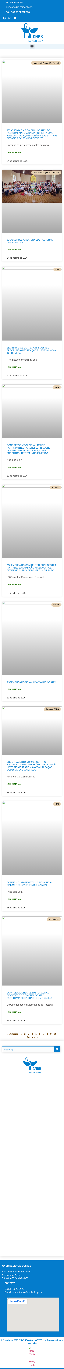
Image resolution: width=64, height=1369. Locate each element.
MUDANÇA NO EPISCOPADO (19, 7)
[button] (32, 46)
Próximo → (32, 1037)
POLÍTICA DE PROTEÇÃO (18, 12)
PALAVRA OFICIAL (14, 2)
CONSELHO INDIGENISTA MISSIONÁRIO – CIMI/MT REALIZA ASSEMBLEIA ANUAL (29, 883)
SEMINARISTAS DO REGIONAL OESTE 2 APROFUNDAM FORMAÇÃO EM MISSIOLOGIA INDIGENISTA (31, 350)
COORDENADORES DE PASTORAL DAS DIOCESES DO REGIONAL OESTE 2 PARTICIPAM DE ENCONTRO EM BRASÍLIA (29, 995)
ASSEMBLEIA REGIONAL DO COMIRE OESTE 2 (31, 682)
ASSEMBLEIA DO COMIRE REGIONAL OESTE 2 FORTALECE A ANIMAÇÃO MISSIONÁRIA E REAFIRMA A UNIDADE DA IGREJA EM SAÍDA (31, 568)
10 (55, 1034)
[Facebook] (4, 18)
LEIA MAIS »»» (14, 152)
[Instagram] (9, 18)
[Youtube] (15, 18)
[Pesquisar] (57, 1049)
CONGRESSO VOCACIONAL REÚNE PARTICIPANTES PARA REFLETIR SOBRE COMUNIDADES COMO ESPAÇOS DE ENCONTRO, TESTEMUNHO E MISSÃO (28, 449)
